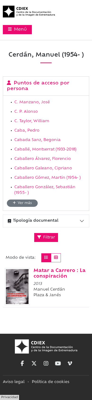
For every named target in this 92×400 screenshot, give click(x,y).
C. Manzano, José (32, 102)
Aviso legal (14, 382)
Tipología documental (36, 221)
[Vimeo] (70, 363)
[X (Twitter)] (34, 363)
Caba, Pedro (26, 131)
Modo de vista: (21, 258)
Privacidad (9, 397)
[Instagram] (46, 363)
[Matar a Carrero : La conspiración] (17, 286)
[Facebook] (22, 363)
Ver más (24, 203)
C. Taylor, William (31, 121)
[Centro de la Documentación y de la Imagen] (29, 11)
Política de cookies (50, 382)
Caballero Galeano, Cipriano (43, 168)
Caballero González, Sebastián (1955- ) (44, 190)
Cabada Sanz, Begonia (37, 140)
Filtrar (48, 237)
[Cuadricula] (56, 257)
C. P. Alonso (26, 112)
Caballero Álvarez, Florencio (42, 159)
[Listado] (46, 257)
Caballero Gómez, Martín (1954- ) (47, 178)
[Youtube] (58, 363)
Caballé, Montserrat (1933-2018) (45, 149)
